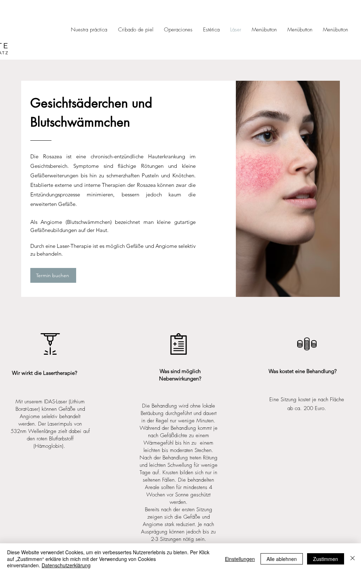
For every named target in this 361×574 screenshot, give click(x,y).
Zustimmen (325, 558)
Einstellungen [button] (240, 558)
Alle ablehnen (282, 558)
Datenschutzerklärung (66, 565)
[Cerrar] (352, 558)
